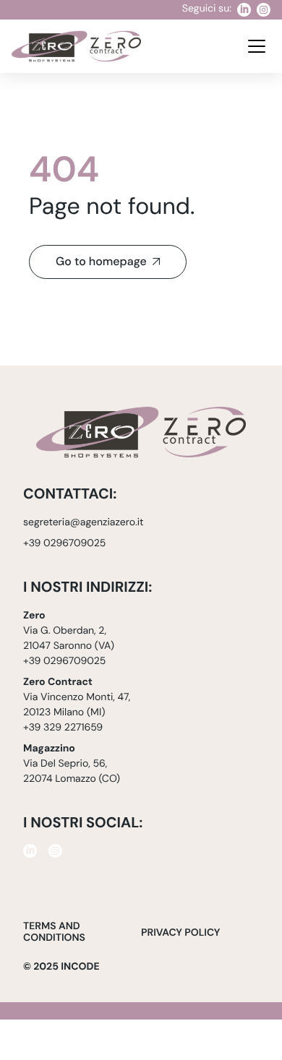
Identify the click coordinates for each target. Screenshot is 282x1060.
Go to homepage (101, 262)
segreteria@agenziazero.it (83, 522)
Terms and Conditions (54, 932)
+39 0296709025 (64, 543)
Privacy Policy (180, 933)
